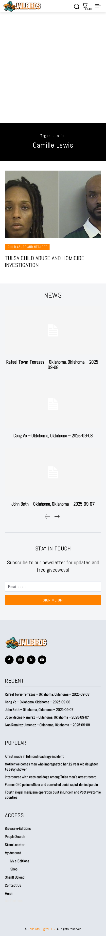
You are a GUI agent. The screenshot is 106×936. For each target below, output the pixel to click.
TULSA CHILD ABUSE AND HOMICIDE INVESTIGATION (44, 261)
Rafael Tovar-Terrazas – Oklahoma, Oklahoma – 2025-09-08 (53, 365)
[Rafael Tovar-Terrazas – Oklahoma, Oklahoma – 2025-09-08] (53, 330)
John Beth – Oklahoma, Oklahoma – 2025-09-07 (53, 504)
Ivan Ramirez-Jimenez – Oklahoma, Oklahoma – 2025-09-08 (47, 725)
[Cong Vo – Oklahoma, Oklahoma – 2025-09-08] (53, 404)
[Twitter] (31, 659)
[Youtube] (42, 659)
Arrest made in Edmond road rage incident (34, 756)
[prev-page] (47, 516)
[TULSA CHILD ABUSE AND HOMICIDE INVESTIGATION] (53, 204)
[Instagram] (20, 659)
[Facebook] (9, 659)
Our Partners (14, 900)
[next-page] (57, 516)
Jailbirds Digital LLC (41, 929)
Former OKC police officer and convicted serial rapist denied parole (51, 784)
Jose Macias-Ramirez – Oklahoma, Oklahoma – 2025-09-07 (47, 717)
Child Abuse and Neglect (27, 247)
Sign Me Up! (53, 600)
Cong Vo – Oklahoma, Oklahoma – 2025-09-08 (53, 436)
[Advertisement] (53, 68)
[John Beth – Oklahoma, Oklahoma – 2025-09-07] (53, 472)
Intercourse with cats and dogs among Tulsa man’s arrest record (50, 777)
